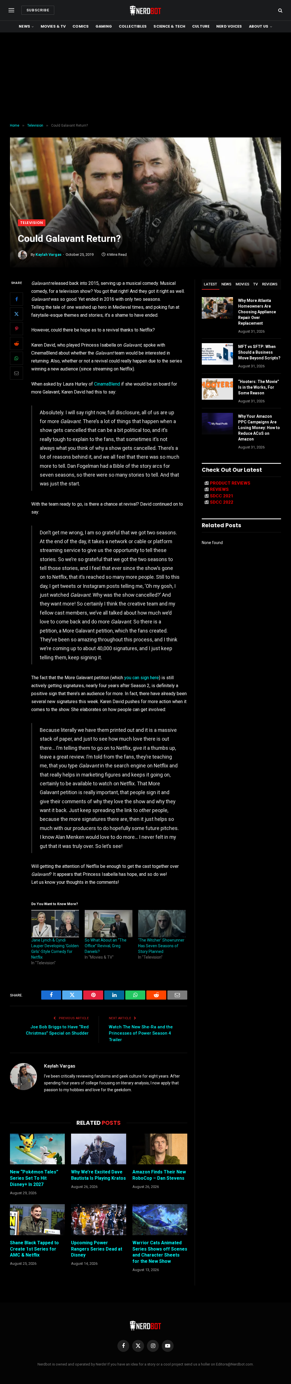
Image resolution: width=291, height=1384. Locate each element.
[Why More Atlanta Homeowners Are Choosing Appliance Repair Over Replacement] (217, 308)
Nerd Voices (229, 26)
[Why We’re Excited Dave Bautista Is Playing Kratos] (98, 1149)
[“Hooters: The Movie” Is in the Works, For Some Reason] (217, 389)
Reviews (270, 284)
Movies (243, 284)
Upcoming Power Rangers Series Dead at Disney (96, 1249)
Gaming (103, 26)
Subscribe (37, 10)
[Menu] (11, 10)
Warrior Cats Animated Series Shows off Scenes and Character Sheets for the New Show (159, 1252)
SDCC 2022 (221, 502)
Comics (80, 26)
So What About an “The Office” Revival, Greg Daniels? (105, 946)
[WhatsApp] (16, 358)
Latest (210, 284)
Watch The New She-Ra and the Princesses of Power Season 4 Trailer (141, 1033)
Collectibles (133, 26)
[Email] (16, 373)
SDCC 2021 (221, 496)
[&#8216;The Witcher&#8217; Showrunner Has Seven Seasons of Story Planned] (162, 923)
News (24, 26)
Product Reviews (230, 483)
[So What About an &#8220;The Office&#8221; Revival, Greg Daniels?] (108, 923)
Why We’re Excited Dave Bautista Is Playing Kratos (98, 1175)
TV (255, 284)
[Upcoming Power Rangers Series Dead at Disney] (98, 1219)
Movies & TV (53, 26)
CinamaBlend (107, 384)
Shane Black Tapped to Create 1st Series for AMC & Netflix (34, 1249)
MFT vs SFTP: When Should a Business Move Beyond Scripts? (259, 352)
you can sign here (141, 677)
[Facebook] (16, 299)
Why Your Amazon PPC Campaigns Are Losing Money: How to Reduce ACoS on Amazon (259, 427)
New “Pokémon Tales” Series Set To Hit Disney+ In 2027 (34, 1178)
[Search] (279, 10)
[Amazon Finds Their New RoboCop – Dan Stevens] (159, 1149)
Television (31, 222)
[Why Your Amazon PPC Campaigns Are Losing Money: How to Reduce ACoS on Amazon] (217, 423)
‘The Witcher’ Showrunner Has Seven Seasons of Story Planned (161, 946)
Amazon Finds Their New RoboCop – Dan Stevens (159, 1175)
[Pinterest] (16, 328)
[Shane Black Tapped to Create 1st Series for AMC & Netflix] (37, 1219)
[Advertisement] (145, 78)
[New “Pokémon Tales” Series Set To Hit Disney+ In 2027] (37, 1149)
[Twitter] (16, 313)
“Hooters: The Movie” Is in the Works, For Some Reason (258, 387)
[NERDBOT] (145, 10)
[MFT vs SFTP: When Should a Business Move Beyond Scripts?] (217, 354)
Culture (200, 26)
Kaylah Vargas (49, 254)
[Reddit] (16, 343)
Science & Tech (169, 26)
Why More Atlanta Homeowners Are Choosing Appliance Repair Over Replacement (257, 312)
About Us (259, 26)
